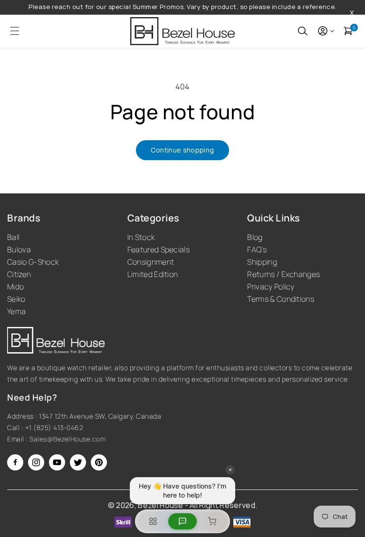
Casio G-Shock (32, 262)
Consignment (150, 262)
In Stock (141, 237)
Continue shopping (182, 149)
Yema (16, 311)
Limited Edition (152, 274)
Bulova (19, 249)
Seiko (16, 299)
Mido (15, 286)
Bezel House (160, 505)
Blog (254, 237)
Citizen (19, 274)
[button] (11, 31)
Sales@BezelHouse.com (67, 438)
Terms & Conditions (280, 299)
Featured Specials (158, 249)
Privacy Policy (270, 286)
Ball (13, 237)
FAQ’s (257, 249)
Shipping (262, 262)
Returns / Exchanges (283, 274)
